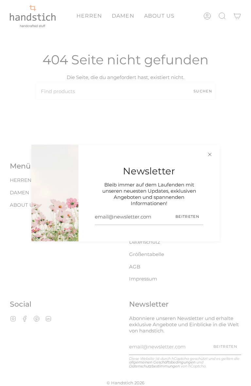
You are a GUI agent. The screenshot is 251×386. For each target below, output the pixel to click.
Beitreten (187, 216)
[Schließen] (210, 154)
